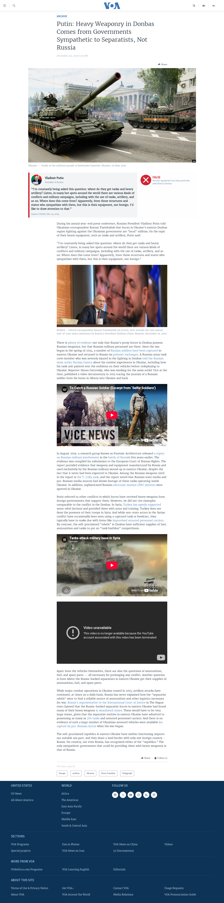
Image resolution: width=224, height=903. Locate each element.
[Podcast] (154, 795)
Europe (65, 812)
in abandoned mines (109, 710)
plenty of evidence (80, 342)
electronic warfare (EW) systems (134, 485)
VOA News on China (125, 844)
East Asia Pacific (71, 806)
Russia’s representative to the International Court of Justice (106, 702)
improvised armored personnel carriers (137, 520)
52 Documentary (123, 850)
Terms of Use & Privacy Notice (29, 888)
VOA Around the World (76, 894)
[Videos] (204, 5)
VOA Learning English (75, 869)
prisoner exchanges (125, 354)
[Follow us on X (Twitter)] (123, 795)
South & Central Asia (74, 825)
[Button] (162, 64)
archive (62, 16)
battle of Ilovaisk (119, 457)
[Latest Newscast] (214, 5)
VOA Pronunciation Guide (180, 894)
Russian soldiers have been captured (134, 350)
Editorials (119, 869)
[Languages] (194, 5)
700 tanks (93, 718)
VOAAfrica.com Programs (26, 869)
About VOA (17, 894)
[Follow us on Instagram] (138, 795)
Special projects (21, 850)
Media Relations (123, 894)
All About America (22, 800)
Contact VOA (121, 888)
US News (16, 793)
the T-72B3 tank (88, 477)
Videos (168, 844)
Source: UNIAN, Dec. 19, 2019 (45, 214)
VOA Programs (20, 844)
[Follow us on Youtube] (131, 795)
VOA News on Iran (73, 850)
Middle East (68, 819)
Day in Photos (70, 844)
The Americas (69, 800)
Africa (65, 793)
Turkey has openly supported (142, 504)
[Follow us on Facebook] (115, 795)
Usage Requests (174, 888)
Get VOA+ (68, 888)
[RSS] (146, 795)
